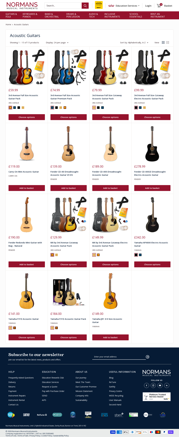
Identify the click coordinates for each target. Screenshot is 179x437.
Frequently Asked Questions (21, 378)
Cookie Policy (46, 435)
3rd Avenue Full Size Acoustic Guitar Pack (23, 97)
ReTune (112, 382)
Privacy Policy (35, 435)
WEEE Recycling (116, 396)
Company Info (82, 396)
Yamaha (137, 250)
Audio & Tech (93, 15)
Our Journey (81, 378)
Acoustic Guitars (21, 24)
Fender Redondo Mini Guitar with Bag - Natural (25, 244)
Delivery (12, 382)
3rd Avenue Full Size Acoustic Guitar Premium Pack (65, 97)
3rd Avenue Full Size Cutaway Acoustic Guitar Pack (107, 97)
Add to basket (26, 188)
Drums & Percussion (73, 15)
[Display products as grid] (163, 42)
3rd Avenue (14, 103)
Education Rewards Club (53, 378)
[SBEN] (119, 415)
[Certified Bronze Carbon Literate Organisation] (88, 415)
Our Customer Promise (86, 387)
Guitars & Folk (11, 15)
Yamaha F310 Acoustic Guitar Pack (68, 318)
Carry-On (13, 176)
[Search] (85, 6)
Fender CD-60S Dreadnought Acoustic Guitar (106, 173)
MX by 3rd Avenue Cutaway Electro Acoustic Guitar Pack (110, 244)
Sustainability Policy (61, 435)
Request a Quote (49, 387)
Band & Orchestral (52, 15)
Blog (111, 378)
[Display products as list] (168, 42)
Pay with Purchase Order (53, 391)
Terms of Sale (22, 435)
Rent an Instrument (157, 15)
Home (8, 24)
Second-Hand (115, 405)
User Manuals (115, 400)
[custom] (146, 385)
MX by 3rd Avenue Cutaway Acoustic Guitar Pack (64, 244)
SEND (44, 396)
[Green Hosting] (133, 415)
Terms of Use (11, 435)
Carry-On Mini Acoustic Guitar (24, 171)
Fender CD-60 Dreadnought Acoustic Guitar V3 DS (64, 173)
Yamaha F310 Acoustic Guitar (24, 318)
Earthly (112, 387)
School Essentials (135, 15)
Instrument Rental (16, 400)
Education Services (50, 382)
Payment (12, 391)
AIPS (44, 400)
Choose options (27, 117)
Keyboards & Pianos (30, 15)
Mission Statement (84, 391)
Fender (53, 179)
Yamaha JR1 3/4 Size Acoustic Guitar (107, 320)
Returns (11, 387)
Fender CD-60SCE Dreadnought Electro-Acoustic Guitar (150, 173)
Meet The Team (83, 382)
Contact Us (13, 405)
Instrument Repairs (17, 396)
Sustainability (81, 400)
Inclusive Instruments (112, 15)
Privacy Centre (115, 391)
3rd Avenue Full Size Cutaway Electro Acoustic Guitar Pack (149, 97)
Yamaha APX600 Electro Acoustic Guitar (151, 244)
